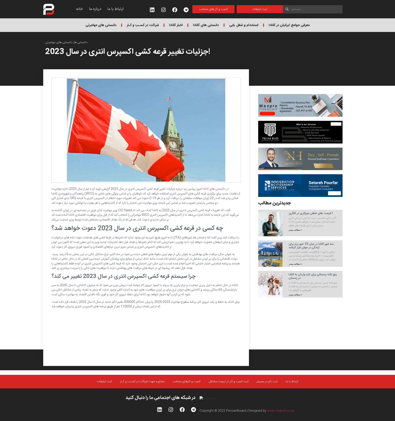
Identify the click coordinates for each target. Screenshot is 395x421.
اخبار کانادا (176, 25)
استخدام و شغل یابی (243, 25)
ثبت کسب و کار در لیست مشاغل (228, 381)
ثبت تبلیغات (104, 381)
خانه (79, 9)
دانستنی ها (80, 42)
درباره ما (95, 9)
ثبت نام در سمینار (267, 381)
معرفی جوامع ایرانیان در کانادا (289, 25)
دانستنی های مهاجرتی (101, 25)
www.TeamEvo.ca (280, 410)
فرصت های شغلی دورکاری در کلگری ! (311, 213)
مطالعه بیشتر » (295, 230)
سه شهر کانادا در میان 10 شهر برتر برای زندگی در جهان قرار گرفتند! (311, 246)
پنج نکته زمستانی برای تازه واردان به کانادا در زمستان (313, 276)
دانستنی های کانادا (206, 25)
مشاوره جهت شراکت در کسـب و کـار (142, 381)
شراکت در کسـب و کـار (143, 25)
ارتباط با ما (115, 9)
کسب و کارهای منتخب (186, 381)
